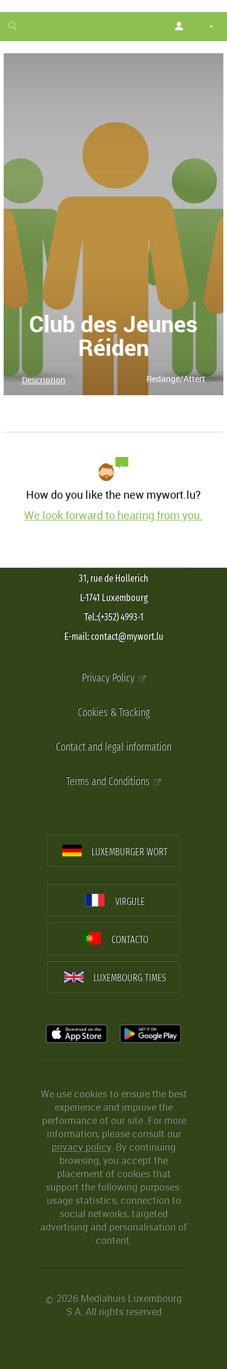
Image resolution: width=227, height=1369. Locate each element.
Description (43, 380)
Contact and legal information (113, 747)
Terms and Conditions (109, 781)
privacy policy (81, 1147)
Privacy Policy (109, 678)
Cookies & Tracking (113, 712)
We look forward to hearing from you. (113, 515)
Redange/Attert (175, 378)
